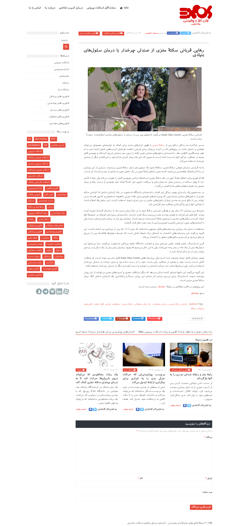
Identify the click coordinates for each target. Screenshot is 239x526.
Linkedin (137, 318)
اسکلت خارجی (35, 176)
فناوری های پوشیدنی (58, 103)
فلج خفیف (99, 304)
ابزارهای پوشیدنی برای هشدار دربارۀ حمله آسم (104, 332)
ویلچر (49, 250)
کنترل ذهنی (33, 268)
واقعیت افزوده (53, 244)
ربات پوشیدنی (58, 213)
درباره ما (50, 8)
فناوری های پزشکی (59, 96)
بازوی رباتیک (34, 194)
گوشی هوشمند (50, 268)
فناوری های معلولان (112, 33)
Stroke (161, 286)
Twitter (184, 33)
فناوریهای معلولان (54, 225)
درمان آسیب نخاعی (71, 8)
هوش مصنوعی (35, 244)
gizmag (194, 293)
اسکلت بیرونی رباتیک (38, 157)
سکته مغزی (127, 304)
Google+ (121, 318)
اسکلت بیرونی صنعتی (38, 163)
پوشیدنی (59, 256)
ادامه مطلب (81, 409)
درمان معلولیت (160, 304)
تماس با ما (35, 8)
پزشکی (47, 256)
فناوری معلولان (35, 225)
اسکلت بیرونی (61, 62)
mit (45, 145)
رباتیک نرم (129, 370)
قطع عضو (32, 238)
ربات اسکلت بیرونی (37, 213)
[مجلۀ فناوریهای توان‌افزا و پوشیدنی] (196, 24)
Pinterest (153, 318)
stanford (193, 304)
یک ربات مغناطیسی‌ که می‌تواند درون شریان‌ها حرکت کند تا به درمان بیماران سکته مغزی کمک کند (97, 378)
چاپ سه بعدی (35, 262)
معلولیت (45, 238)
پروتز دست (33, 256)
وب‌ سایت (207, 492)
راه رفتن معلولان (143, 304)
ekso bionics (41, 139)
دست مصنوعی (46, 200)
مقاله (193, 308)
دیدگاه (208, 437)
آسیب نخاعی (57, 145)
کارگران (49, 262)
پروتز (58, 250)
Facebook (172, 33)
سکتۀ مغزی (158, 145)
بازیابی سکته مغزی (178, 304)
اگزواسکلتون (52, 188)
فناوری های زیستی (88, 33)
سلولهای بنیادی (113, 304)
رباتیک (80, 370)
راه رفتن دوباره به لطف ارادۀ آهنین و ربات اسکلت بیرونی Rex (175, 332)
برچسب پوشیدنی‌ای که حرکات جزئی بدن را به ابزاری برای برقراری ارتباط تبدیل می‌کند (144, 378)
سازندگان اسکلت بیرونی (101, 8)
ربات (50, 207)
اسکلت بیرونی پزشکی (38, 170)
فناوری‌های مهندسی (59, 123)
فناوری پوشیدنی (54, 231)
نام (140, 478)
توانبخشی (64, 76)
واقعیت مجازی (35, 250)
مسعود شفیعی (152, 33)
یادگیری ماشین (35, 275)
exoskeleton (34, 145)
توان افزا (49, 194)
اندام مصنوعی (61, 69)
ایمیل (208, 478)
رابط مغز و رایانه (36, 207)
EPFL (53, 139)
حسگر (31, 200)
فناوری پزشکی (35, 231)
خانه (126, 8)
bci (29, 139)
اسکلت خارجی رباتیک (39, 182)
